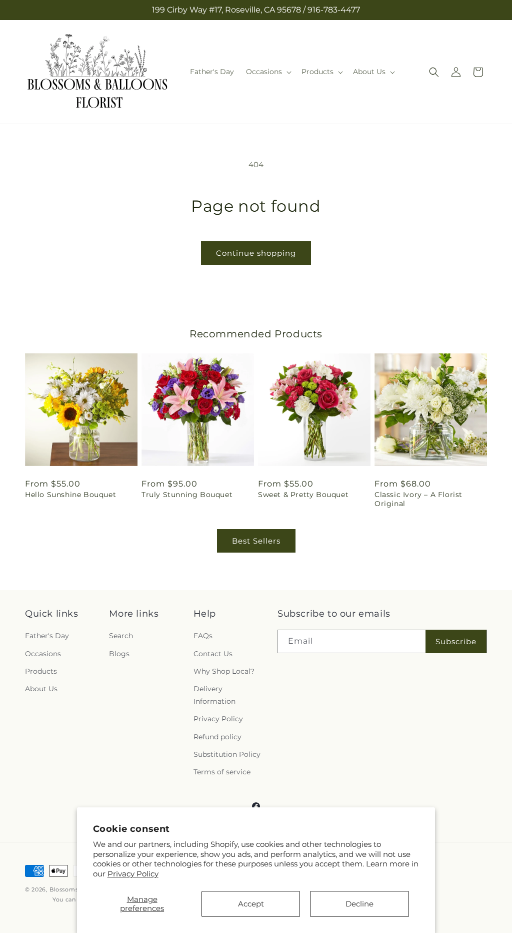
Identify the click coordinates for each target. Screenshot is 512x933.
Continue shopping (256, 253)
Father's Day (47, 635)
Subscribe (456, 641)
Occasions (43, 653)
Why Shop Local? (224, 671)
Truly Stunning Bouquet (187, 494)
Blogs (119, 653)
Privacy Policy (133, 873)
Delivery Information (215, 695)
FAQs (203, 635)
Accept (251, 903)
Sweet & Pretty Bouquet (303, 494)
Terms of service (222, 771)
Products (41, 671)
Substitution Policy (227, 754)
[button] (268, 71)
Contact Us (213, 653)
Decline (360, 903)
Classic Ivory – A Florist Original (418, 499)
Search (121, 635)
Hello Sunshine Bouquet (70, 494)
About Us (41, 688)
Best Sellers (256, 541)
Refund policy (218, 736)
